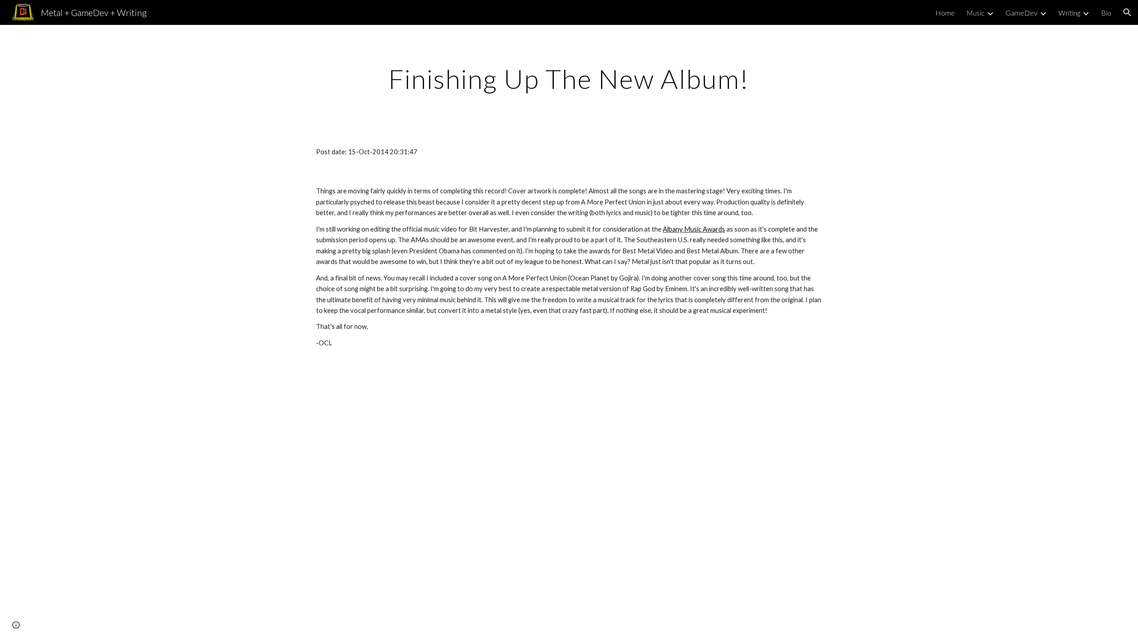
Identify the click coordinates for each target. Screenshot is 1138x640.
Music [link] (975, 12)
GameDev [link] (1022, 12)
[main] (569, 78)
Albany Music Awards (694, 229)
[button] (1127, 12)
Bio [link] (1106, 12)
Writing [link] (1069, 12)
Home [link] (945, 12)
